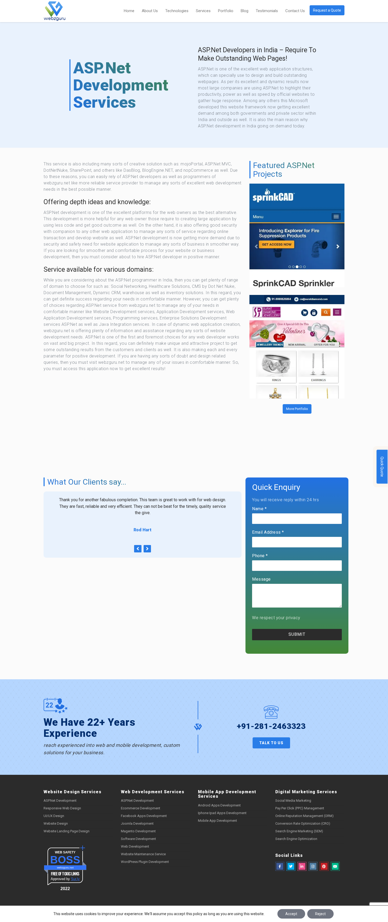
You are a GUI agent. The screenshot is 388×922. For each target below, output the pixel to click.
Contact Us (295, 10)
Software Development (138, 839)
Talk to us (271, 743)
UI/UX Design (54, 816)
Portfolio (225, 10)
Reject (320, 914)
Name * (259, 508)
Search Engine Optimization (296, 839)
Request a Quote (327, 10)
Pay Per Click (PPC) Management (299, 808)
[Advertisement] (143, 418)
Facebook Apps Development (144, 816)
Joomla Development (137, 823)
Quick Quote (382, 466)
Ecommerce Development (140, 808)
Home (129, 10)
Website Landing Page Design (66, 831)
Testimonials (267, 10)
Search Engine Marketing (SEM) (299, 831)
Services (203, 10)
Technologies (176, 10)
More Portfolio (297, 409)
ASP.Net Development (60, 800)
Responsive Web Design (62, 808)
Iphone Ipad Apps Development (222, 813)
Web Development (135, 846)
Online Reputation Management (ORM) (304, 816)
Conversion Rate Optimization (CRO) (302, 823)
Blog (244, 10)
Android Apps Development (219, 805)
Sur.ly (75, 879)
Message (261, 579)
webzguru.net (65, 867)
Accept (291, 914)
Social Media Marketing (293, 800)
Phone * (260, 555)
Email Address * (268, 532)
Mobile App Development (217, 821)
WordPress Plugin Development (145, 862)
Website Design (56, 823)
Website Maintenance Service (143, 854)
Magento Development (138, 831)
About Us (150, 10)
